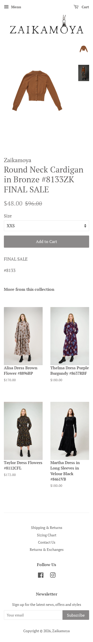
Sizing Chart (46, 535)
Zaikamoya (61, 630)
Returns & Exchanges (47, 549)
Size (8, 216)
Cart (85, 6)
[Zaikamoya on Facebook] (41, 576)
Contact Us (46, 542)
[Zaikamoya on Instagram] (53, 576)
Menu (15, 6)
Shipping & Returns (46, 527)
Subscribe (76, 615)
